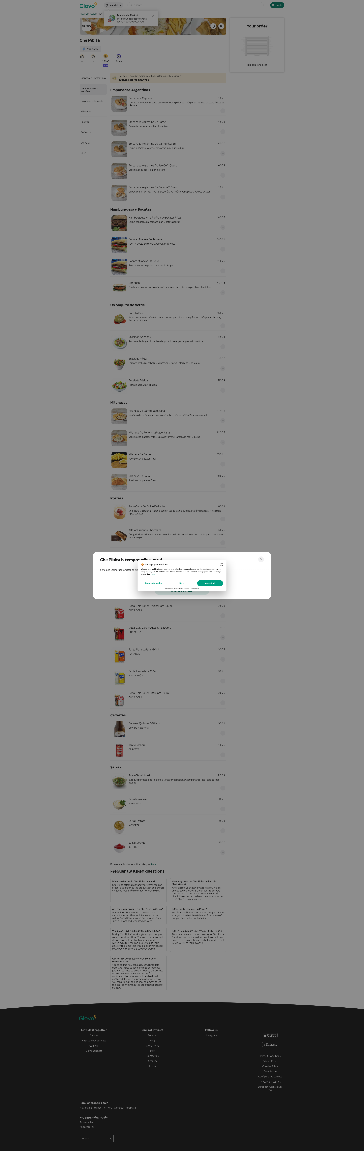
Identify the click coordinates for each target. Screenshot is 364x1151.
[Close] (261, 559)
